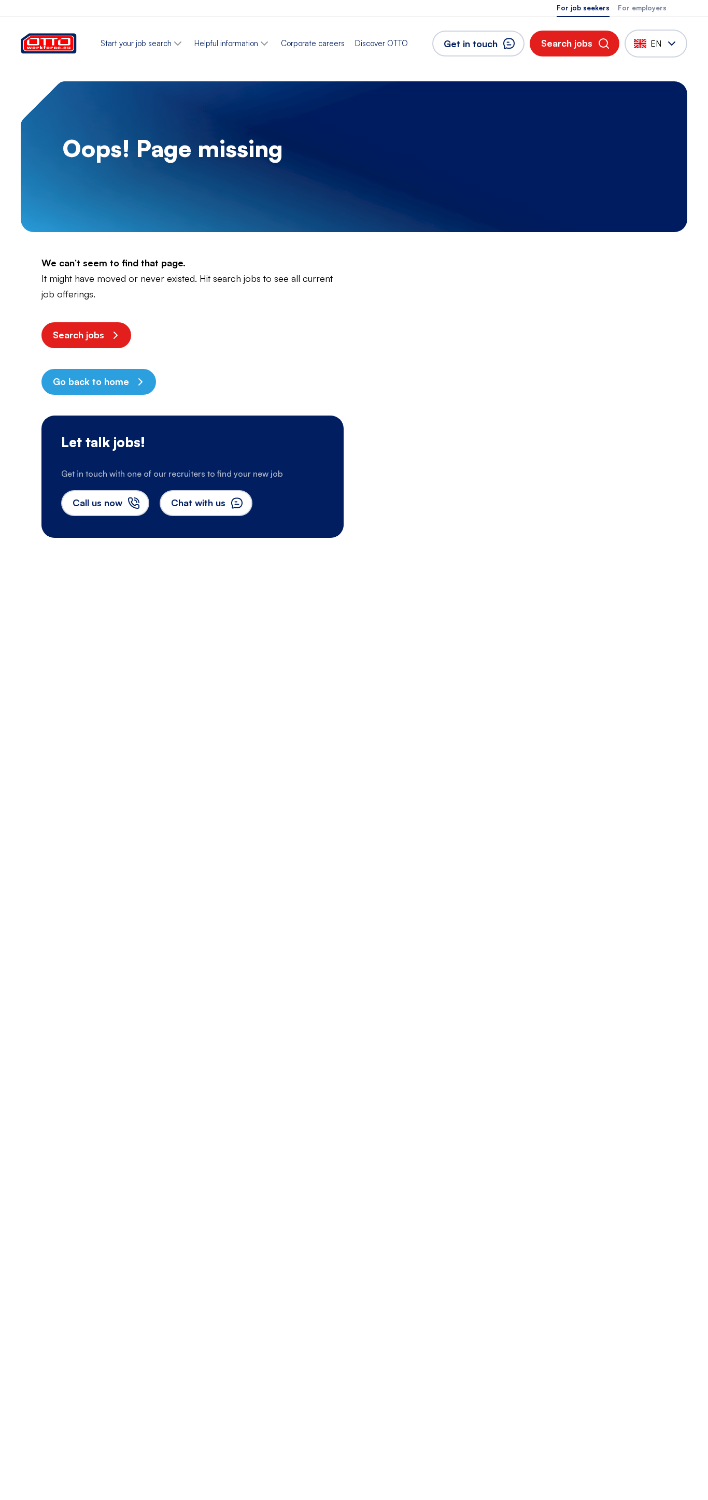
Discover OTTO (381, 43)
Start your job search (136, 43)
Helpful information (226, 43)
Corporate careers (313, 43)
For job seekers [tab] (583, 8)
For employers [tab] (642, 8)
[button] (574, 43)
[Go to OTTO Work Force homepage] (49, 43)
